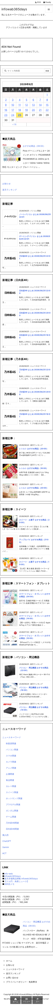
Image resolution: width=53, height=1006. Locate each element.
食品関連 (10, 780)
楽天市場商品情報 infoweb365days (21, 878)
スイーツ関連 (12, 792)
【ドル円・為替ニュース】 (16, 881)
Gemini (5, 847)
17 (12, 110)
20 (33, 110)
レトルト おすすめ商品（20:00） (33, 448)
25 (19, 115)
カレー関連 (11, 786)
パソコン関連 (12, 749)
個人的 (5, 835)
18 (19, 110)
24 (12, 115)
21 (40, 110)
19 (26, 110)
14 (40, 104)
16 (5, 110)
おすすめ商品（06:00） (34, 146)
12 (26, 104)
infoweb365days (12, 876)
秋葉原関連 (11, 743)
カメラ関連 (11, 761)
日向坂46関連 (12, 829)
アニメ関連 (11, 768)
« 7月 (14, 124)
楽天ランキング (9, 189)
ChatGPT (6, 841)
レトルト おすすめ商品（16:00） (33, 468)
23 (5, 115)
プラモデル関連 (13, 804)
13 (33, 104)
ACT (4, 853)
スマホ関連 (11, 755)
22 (47, 110)
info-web (8, 873)
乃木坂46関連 (12, 823)
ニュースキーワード (11, 737)
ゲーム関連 (11, 816)
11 (19, 104)
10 (12, 104)
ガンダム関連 (12, 810)
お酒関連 (10, 774)
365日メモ (9, 884)
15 (47, 104)
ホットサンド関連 (14, 798)
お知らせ (6, 183)
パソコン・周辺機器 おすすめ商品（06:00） (36, 923)
